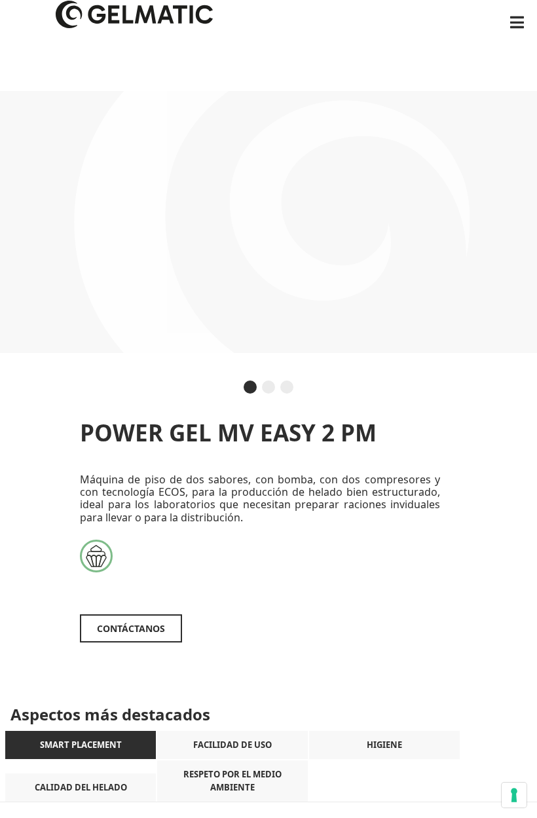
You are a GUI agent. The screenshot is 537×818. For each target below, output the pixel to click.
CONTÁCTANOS (131, 628)
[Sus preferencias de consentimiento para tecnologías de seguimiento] (514, 795)
